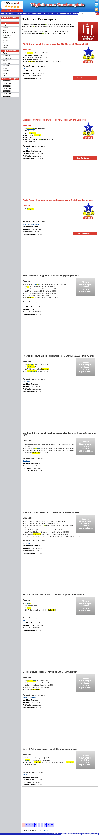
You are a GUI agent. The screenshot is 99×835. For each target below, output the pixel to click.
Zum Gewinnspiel (84, 78)
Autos (5, 25)
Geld (4, 30)
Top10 (5, 20)
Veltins (5, 60)
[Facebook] (96, 3)
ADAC (25, 68)
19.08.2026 (7, 88)
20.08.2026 (7, 86)
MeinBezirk (26, 461)
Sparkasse (6, 55)
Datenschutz (86, 834)
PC (4, 43)
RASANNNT (31, 367)
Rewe (5, 53)
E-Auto (29, 603)
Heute (5, 73)
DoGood (6, 66)
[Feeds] (96, 11)
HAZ (24, 620)
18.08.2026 (7, 91)
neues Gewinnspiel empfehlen (71, 834)
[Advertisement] (60, 99)
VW (45, 525)
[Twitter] (96, 7)
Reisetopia (6, 71)
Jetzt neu (10, 11)
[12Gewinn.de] (3, 10)
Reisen (5, 28)
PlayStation (30, 365)
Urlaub (5, 40)
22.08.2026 (7, 81)
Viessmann (7, 63)
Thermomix (70, 762)
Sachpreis (30, 209)
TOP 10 (19, 11)
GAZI (4, 76)
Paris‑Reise (31, 129)
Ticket (29, 608)
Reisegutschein (32, 371)
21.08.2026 (7, 83)
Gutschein (37, 448)
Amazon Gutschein (9, 33)
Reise (37, 284)
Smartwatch (32, 133)
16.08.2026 (7, 96)
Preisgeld (30, 53)
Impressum (94, 834)
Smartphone (7, 35)
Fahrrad (5, 48)
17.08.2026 (7, 93)
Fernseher (6, 38)
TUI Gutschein (31, 681)
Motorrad (6, 45)
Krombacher (7, 58)
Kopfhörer (37, 135)
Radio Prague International (31, 224)
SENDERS (26, 543)
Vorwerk (27, 760)
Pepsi (5, 68)
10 (52, 825)
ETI (28, 287)
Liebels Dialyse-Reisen (30, 697)
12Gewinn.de (55, 834)
